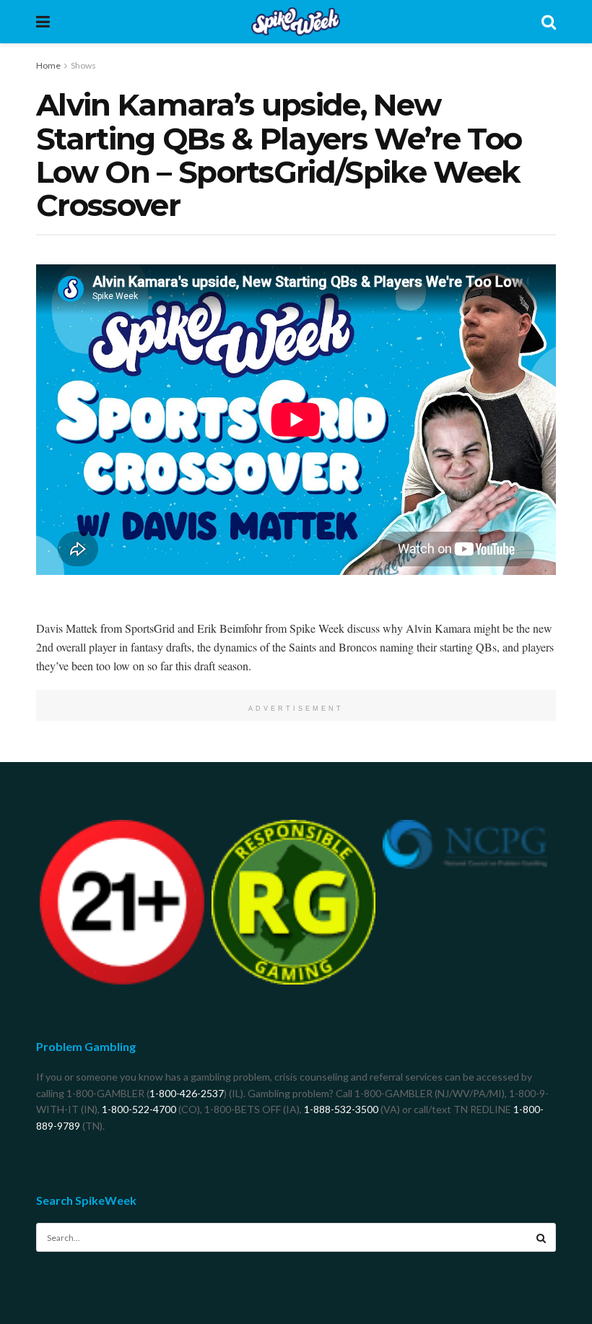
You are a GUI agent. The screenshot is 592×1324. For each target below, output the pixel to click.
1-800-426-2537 (186, 1093)
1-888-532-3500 (341, 1109)
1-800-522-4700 (139, 1109)
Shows (83, 65)
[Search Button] (541, 1237)
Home (48, 65)
